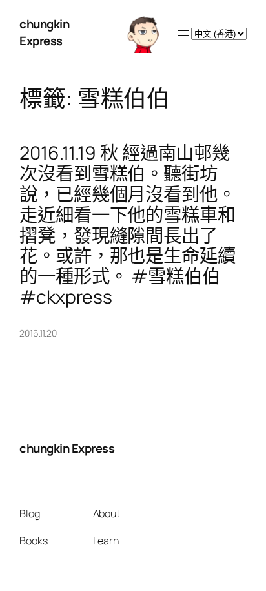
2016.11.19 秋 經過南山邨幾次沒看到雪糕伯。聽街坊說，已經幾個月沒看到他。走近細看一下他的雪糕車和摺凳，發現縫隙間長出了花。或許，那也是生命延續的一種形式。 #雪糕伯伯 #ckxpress (127, 225)
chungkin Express (44, 32)
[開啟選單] (183, 33)
